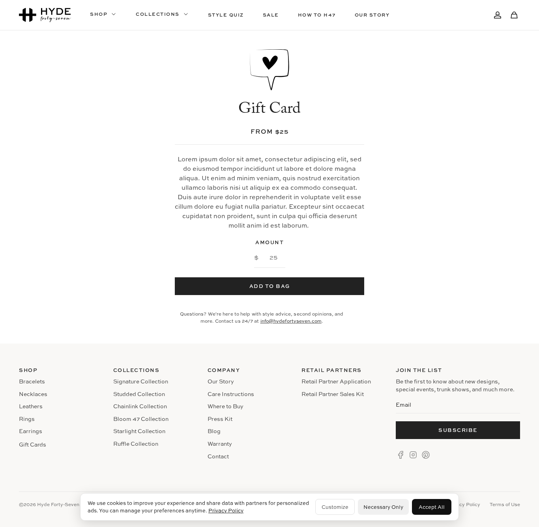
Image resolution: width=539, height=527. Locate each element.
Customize (335, 506)
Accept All (432, 506)
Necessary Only (383, 506)
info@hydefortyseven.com (291, 321)
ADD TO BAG (269, 286)
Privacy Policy (225, 510)
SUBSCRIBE (457, 430)
